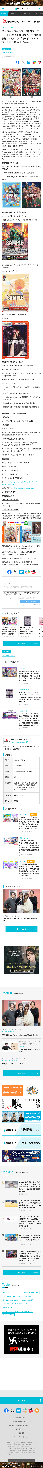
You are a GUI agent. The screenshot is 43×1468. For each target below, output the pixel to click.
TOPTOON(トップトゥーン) (11, 1296)
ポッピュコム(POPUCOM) (10, 1300)
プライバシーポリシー (21, 1437)
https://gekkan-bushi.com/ (24, 488)
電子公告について (21, 1429)
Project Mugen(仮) (27, 1300)
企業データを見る (21, 929)
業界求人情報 (27, 13)
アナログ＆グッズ (8, 53)
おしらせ (21, 1433)
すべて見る (21, 644)
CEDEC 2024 (27, 1296)
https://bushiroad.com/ (18, 742)
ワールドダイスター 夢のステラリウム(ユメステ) (17, 1311)
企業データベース (15, 13)
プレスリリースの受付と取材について (21, 1425)
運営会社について (21, 1418)
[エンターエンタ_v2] (21, 960)
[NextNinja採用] (21, 1339)
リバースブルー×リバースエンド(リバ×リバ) (16, 1304)
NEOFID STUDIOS (8, 1315)
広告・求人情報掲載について (21, 1421)
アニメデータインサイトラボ (29, 1292)
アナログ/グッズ (8, 27)
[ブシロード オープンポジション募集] (21, 21)
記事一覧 (3, 13)
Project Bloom (7, 1307)
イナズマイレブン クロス (10, 1292)
